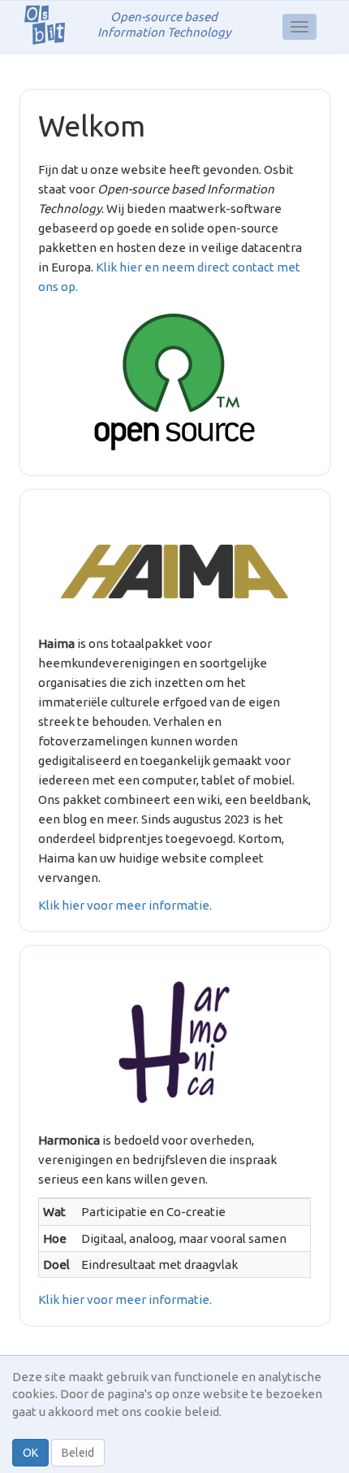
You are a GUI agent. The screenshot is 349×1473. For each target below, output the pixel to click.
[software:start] (174, 382)
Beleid (78, 1452)
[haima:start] (174, 571)
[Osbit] (50, 24)
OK (30, 1452)
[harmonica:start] (174, 1042)
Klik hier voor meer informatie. (125, 905)
